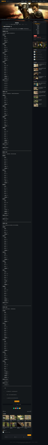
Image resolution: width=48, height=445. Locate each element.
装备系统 (14, 24)
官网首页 (22, 1)
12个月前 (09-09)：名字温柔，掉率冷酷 (39, 52)
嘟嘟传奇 (4, 1)
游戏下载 (44, 1)
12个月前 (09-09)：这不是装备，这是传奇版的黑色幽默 (40, 59)
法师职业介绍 (4, 411)
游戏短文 (40, 1)
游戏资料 (29, 1)
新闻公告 (26, 1)
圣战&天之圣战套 (29, 411)
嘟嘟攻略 (33, 1)
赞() (25, 24)
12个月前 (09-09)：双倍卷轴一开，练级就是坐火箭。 (40, 57)
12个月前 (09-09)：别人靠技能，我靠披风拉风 (39, 54)
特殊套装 (17, 22)
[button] (45, 45)
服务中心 (37, 1)
